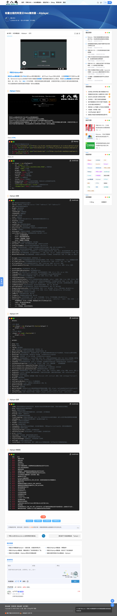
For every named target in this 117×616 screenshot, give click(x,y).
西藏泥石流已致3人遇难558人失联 (98, 94)
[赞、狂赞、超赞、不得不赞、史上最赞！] (21, 581)
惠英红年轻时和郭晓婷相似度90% (97, 114)
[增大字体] (79, 33)
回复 (23, 594)
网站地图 (7, 606)
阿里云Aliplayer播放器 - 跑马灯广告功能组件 (60, 550)
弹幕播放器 (56, 520)
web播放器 (15, 76)
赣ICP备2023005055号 (13, 613)
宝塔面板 (98, 160)
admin (13, 18)
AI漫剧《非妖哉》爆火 (94, 109)
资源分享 (59, 2)
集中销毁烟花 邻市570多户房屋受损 (98, 102)
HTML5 (24, 76)
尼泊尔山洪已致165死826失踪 (96, 97)
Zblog (53, 2)
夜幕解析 (104, 202)
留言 (64, 2)
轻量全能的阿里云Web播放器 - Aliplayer (59, 553)
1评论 (33, 20)
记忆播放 (106, 187)
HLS (24, 81)
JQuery (89, 160)
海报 (44, 516)
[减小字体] (75, 33)
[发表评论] (112, 601)
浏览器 (66, 76)
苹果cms (89, 164)
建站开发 (46, 2)
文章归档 (13, 606)
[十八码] (12, 2)
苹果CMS (28, 2)
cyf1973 (14, 591)
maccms (98, 164)
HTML (14, 138)
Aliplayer (24, 33)
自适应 (105, 183)
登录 (110, 2)
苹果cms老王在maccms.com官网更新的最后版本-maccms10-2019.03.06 (23, 536)
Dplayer (106, 164)
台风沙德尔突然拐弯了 (94, 104)
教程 (88, 183)
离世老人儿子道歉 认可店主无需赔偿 (98, 107)
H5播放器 (38, 520)
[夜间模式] (101, 2)
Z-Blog (92, 202)
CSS (105, 160)
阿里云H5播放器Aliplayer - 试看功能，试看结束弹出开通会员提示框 (28, 547)
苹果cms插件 (99, 171)
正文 (30, 33)
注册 (105, 2)
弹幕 (97, 187)
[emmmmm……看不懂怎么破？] (18, 581)
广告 (88, 187)
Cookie (89, 175)
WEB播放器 (37, 2)
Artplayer (98, 179)
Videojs (89, 171)
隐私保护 (19, 606)
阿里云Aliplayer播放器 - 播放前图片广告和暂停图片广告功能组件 (27, 550)
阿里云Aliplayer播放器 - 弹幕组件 (57, 547)
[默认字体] (77, 33)
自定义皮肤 (106, 175)
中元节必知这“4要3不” (94, 112)
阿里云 (12, 72)
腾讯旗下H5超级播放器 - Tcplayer (69, 536)
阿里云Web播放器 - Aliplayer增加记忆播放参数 (22, 553)
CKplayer (89, 168)
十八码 (21, 608)
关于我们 (25, 606)
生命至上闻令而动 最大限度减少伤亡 (98, 91)
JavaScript (107, 171)
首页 (22, 2)
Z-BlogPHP (30, 608)
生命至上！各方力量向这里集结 (97, 99)
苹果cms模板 (90, 191)
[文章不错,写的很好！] (16, 581)
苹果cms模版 (107, 168)
